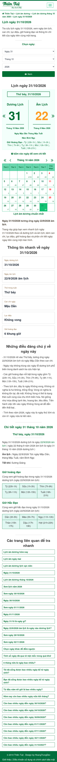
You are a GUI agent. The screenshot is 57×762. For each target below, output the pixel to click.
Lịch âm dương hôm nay (16, 551)
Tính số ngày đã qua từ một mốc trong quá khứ (27, 655)
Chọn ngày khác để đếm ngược (19, 648)
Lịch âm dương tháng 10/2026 (18, 579)
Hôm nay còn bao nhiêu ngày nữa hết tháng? (26, 696)
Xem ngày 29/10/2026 (14, 635)
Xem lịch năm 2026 (13, 586)
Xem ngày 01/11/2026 (14, 607)
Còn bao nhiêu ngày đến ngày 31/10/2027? (25, 744)
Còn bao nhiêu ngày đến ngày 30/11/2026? (25, 737)
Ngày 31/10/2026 (12, 572)
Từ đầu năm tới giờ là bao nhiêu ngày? (23, 689)
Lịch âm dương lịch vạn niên (18, 565)
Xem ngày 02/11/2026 (14, 641)
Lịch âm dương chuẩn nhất (28, 213)
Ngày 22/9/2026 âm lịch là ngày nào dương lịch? (28, 628)
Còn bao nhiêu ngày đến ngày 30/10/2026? (25, 703)
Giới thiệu (6, 759)
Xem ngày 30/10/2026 (14, 593)
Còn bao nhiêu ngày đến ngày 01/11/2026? (25, 724)
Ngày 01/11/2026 (12, 614)
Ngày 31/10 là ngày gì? (15, 621)
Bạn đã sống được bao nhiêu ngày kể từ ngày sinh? (27, 681)
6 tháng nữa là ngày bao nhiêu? (20, 662)
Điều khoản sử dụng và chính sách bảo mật (34, 759)
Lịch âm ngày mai (12, 558)
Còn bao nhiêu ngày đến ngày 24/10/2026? (25, 710)
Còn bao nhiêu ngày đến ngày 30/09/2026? (25, 717)
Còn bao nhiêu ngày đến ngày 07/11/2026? (25, 730)
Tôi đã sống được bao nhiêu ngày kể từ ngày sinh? (26, 671)
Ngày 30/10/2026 (12, 600)
